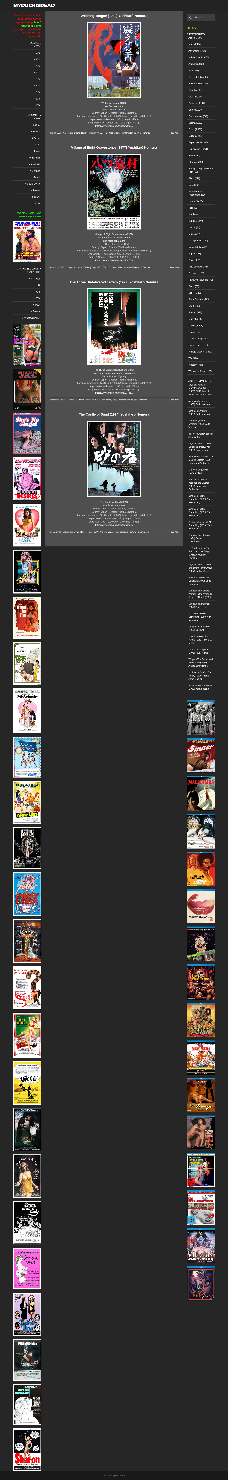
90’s (38, 53)
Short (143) (194, 306)
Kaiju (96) (193, 207)
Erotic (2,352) (195, 129)
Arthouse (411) (195, 70)
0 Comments (144, 133)
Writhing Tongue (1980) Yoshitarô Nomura (114, 16)
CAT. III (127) (195, 96)
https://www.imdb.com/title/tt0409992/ (114, 126)
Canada (36, 170)
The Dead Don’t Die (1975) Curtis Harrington (200, 580)
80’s (38, 59)
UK (38, 144)
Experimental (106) (198, 142)
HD (106, 133)
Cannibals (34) (195, 90)
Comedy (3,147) (196, 103)
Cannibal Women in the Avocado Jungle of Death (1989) (200, 593)
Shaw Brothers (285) (198, 299)
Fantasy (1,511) (196, 155)
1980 (96, 133)
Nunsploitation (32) (197, 247)
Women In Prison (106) (200, 371)
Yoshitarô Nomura (128, 133)
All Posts (35, 278)
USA (37, 125)
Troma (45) (194, 332)
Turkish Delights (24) (198, 338)
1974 (96, 532)
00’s (38, 46)
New (117, 133)
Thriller (86, 267)
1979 (93, 400)
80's (101, 133)
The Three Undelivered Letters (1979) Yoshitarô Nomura (114, 282)
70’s (38, 66)
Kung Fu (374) (195, 221)
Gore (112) (193, 185)
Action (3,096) (195, 37)
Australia (35, 164)
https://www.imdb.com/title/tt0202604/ (114, 525)
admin (191, 401)
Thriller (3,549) (195, 325)
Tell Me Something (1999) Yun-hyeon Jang (200, 499)
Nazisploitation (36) (198, 240)
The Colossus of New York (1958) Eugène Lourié (199, 446)
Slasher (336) (195, 312)
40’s (38, 85)
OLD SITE (34, 272)
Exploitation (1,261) (198, 149)
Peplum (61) (194, 253)
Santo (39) (193, 286)
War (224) (193, 358)
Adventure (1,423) (197, 51)
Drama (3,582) (195, 122)
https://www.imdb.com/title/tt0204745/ (114, 260)
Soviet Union (33, 183)
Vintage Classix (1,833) (200, 351)
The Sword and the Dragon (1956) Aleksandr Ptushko (200, 662)
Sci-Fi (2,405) (195, 292)
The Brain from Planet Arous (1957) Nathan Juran (200, 567)
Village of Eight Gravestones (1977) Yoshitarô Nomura (114, 147)
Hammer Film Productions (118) (197, 193)
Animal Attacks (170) (199, 57)
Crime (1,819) (195, 109)
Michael (192, 672)
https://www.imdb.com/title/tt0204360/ (114, 392)
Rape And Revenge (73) (200, 279)
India (37, 203)
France (36, 131)
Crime (76, 532)
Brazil (37, 177)
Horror (84, 133)
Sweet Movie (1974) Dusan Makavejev (199, 538)
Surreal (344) (195, 319)
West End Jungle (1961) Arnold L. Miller (200, 639)
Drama (77, 133)
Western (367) (195, 364)
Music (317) (194, 234)
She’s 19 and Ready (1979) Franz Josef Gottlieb (200, 675)
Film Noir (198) (195, 162)
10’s (38, 105)
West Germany (32, 318)
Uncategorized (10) (198, 345)
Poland (36, 190)
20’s (38, 98)
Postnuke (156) (196, 273)
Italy (38, 118)
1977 (99, 267)
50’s (38, 79)
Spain (37, 138)
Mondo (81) (194, 227)
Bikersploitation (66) (198, 77)
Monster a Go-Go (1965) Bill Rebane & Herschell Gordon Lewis (200, 391)
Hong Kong (34, 157)
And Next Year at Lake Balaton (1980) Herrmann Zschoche (200, 459)
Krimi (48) (193, 214)
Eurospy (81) (195, 136)
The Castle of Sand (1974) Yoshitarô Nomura (114, 414)
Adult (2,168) (194, 44)
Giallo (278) (194, 178)
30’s (38, 92)
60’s (38, 72)
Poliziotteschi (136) (198, 266)
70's (104, 267)
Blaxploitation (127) (198, 83)
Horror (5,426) (195, 201)
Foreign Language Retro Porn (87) (200, 170)
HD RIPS (191, 27)
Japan (111, 133)
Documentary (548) (198, 116)
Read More (174, 133)
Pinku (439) (194, 260)
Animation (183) (196, 64)
